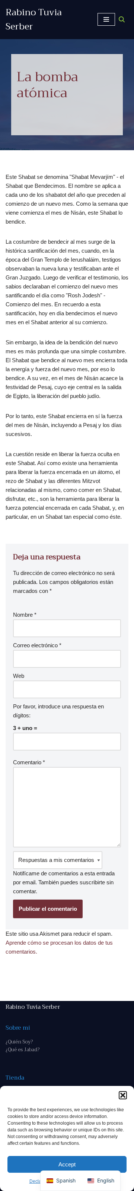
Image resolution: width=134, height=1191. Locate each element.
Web (18, 676)
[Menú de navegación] (106, 19)
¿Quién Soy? (19, 1041)
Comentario (29, 762)
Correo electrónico (37, 645)
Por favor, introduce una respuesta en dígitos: (58, 710)
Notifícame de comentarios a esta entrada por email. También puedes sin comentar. (64, 882)
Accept (67, 1164)
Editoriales (78, 116)
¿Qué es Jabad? (22, 1049)
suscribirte (92, 882)
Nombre (24, 615)
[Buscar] (122, 19)
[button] (123, 1095)
